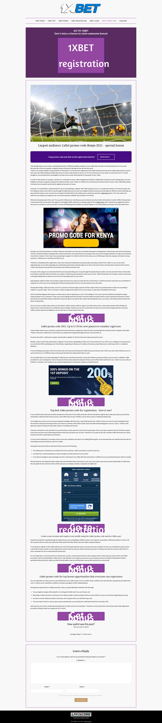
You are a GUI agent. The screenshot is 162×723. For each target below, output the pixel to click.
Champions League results (81, 718)
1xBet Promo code (109, 21)
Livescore (123, 21)
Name (47, 687)
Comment (81, 660)
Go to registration (82, 528)
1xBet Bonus (63, 21)
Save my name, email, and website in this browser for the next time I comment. (81, 695)
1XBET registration (82, 55)
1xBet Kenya (40, 21)
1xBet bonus (100, 202)
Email (82, 687)
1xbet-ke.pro (87, 721)
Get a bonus (81, 318)
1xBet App (52, 21)
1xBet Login (94, 21)
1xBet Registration (79, 21)
